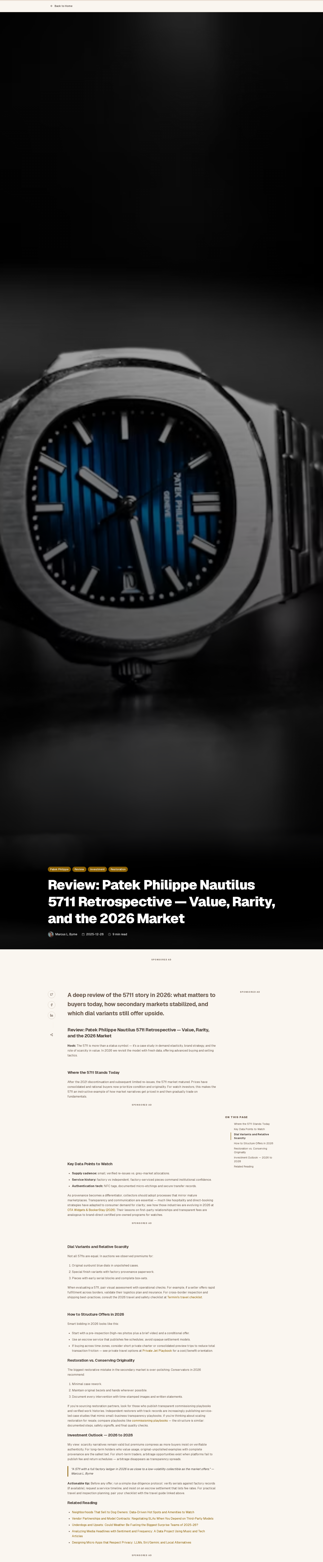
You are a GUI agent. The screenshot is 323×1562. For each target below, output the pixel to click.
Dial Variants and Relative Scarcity (251, 1136)
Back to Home (64, 6)
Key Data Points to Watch (249, 1129)
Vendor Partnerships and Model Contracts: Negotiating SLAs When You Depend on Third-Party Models (142, 1519)
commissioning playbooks (150, 1421)
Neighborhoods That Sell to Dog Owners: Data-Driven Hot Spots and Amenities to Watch (133, 1512)
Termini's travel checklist (184, 1297)
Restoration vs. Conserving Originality (250, 1150)
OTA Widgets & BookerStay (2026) (91, 1210)
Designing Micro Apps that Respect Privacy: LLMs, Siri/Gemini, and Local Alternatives (131, 1542)
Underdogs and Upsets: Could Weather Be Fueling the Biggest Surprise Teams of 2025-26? (135, 1525)
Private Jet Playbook (157, 1351)
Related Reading (243, 1166)
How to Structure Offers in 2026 (253, 1143)
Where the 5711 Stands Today (252, 1124)
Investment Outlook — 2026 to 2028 (253, 1159)
